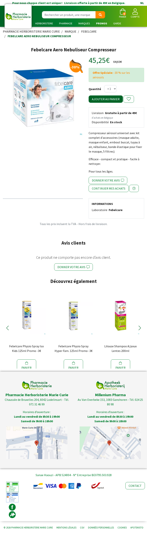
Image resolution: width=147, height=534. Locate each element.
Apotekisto (136, 527)
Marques (84, 23)
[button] (7, 328)
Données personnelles (101, 527)
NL (142, 3)
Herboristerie (44, 23)
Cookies (122, 527)
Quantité (95, 89)
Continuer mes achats (108, 188)
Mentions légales (66, 527)
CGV (82, 527)
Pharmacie (65, 23)
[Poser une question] (134, 188)
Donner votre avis (106, 180)
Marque (70, 31)
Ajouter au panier (106, 99)
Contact (135, 486)
